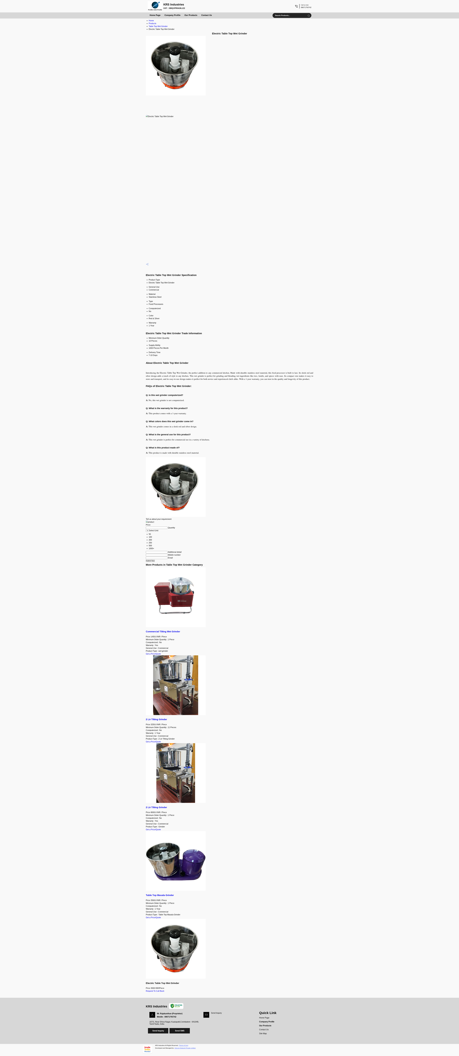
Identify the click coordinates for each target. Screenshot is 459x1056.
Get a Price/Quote (153, 654)
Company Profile (172, 15)
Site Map (263, 1033)
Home (151, 21)
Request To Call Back (155, 991)
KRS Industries (174, 6)
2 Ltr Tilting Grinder (156, 719)
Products (152, 23)
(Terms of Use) (183, 1045)
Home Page (155, 15)
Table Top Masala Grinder (160, 895)
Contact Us (206, 15)
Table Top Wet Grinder (158, 26)
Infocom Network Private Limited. (185, 1048)
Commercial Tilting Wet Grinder (163, 631)
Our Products (190, 15)
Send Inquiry (216, 1013)
